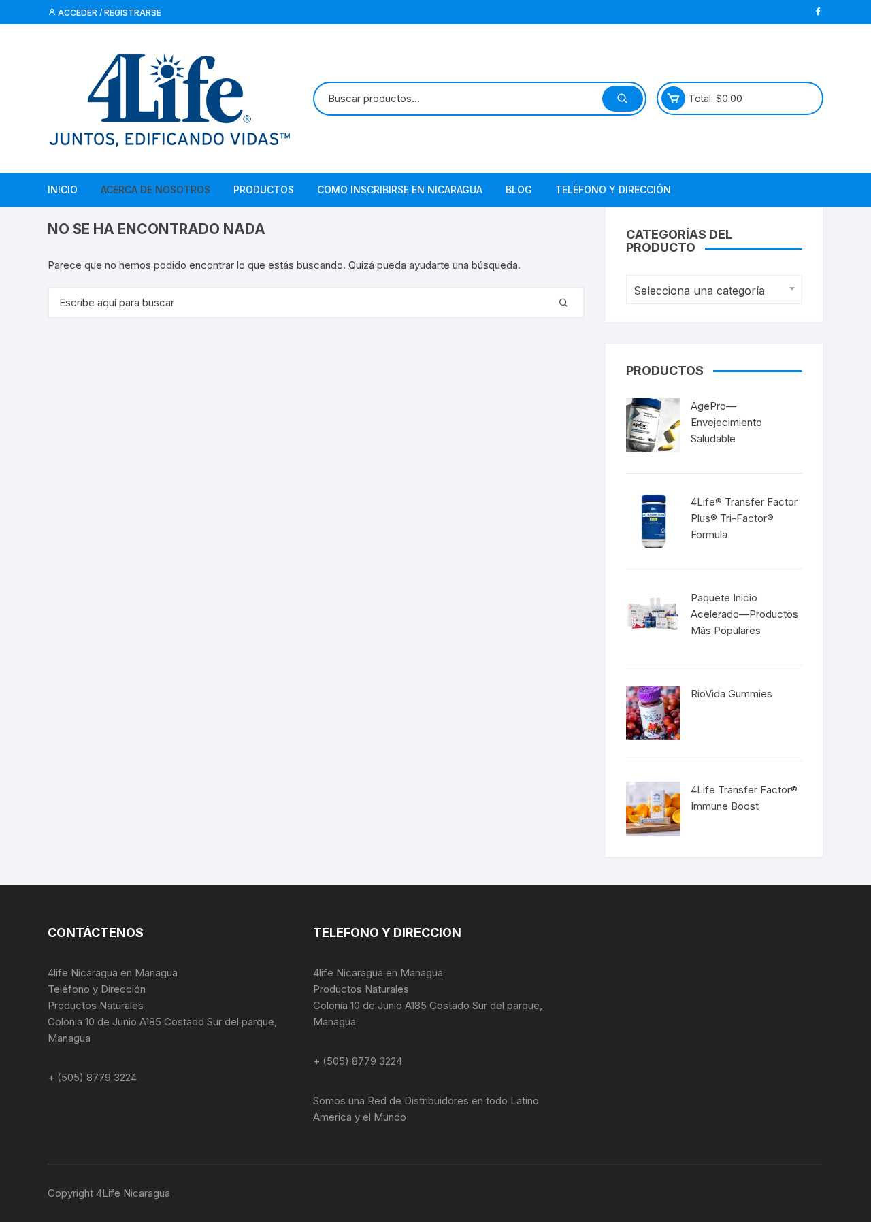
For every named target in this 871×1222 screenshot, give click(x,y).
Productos (263, 189)
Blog (519, 189)
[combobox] (714, 289)
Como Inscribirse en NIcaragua (399, 189)
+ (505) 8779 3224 (92, 1077)
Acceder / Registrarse (108, 12)
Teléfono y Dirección (613, 189)
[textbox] (711, 291)
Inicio (63, 189)
